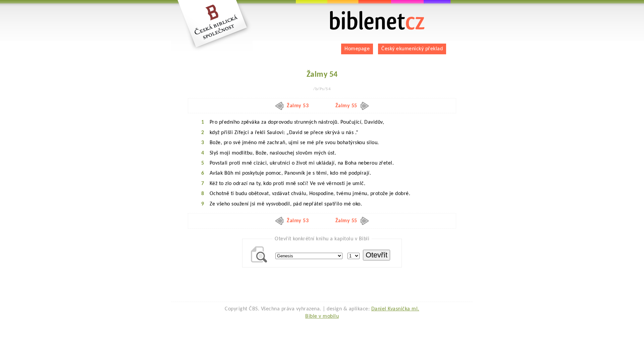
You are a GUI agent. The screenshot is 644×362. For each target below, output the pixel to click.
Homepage (357, 49)
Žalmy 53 (298, 106)
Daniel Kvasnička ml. (395, 309)
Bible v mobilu (322, 316)
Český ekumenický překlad (412, 49)
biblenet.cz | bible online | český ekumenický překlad (369, 13)
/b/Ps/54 (322, 89)
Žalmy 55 (346, 106)
